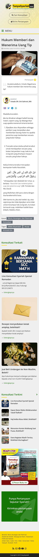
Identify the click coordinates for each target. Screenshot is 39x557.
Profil (15, 543)
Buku (8, 541)
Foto (16, 541)
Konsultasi (7, 222)
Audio (12, 541)
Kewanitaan (29, 537)
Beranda (4, 535)
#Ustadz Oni (7, 230)
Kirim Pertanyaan (20, 21)
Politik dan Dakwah (7, 539)
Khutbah (10, 543)
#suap (27, 226)
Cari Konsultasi (20, 15)
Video (20, 541)
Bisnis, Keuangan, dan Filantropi (20, 218)
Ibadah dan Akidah (7, 537)
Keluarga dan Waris (19, 537)
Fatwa (32, 541)
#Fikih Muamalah (14, 226)
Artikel (4, 541)
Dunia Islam (26, 541)
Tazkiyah (4, 543)
